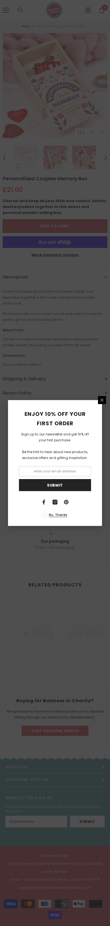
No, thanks (58, 515)
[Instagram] (55, 502)
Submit (55, 485)
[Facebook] (43, 502)
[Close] (102, 400)
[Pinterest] (66, 502)
